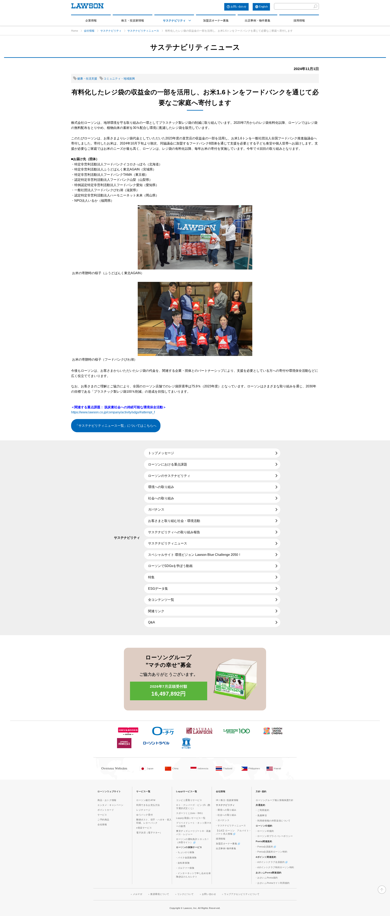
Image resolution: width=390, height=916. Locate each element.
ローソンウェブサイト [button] (109, 791)
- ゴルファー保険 (185, 868)
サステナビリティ (174, 20)
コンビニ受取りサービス (189, 800)
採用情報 (299, 20)
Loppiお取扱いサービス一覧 (191, 818)
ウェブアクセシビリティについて (241, 894)
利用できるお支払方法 (148, 805)
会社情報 (89, 30)
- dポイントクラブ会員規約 (270, 862)
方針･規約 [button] (261, 791)
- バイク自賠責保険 (186, 857)
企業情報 (91, 20)
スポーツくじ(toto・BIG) (189, 813)
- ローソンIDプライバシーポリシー (274, 836)
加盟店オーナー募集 (216, 20)
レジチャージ (143, 810)
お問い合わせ (238, 6)
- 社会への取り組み (226, 815)
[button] (189, 20)
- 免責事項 (261, 815)
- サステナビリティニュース (231, 825)
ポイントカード (106, 810)
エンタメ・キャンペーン (111, 805)
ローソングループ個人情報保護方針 (275, 800)
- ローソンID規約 (265, 831)
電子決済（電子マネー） (149, 832)
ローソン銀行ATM (145, 800)
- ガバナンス (222, 820)
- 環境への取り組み (226, 810)
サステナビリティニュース (143, 30)
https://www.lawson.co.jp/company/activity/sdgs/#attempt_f (113, 412)
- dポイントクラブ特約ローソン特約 (275, 867)
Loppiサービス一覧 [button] (186, 791)
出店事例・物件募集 (257, 20)
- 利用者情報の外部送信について (273, 820)
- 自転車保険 (183, 863)
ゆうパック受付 (144, 815)
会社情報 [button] (220, 791)
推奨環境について (159, 894)
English (263, 6)
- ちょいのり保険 (185, 852)
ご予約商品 (103, 819)
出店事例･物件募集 (226, 848)
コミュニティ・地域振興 (119, 78)
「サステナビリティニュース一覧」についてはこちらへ (115, 425)
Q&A (151, 622)
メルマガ (137, 894)
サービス (102, 815)
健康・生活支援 (87, 78)
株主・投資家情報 (132, 20)
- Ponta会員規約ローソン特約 (271, 851)
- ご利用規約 (262, 810)
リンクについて (185, 894)
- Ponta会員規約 (265, 846)
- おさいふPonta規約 (267, 877)
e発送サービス (144, 828)
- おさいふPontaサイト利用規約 (273, 883)
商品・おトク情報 (107, 800)
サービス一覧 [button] (143, 791)
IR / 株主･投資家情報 (227, 800)
